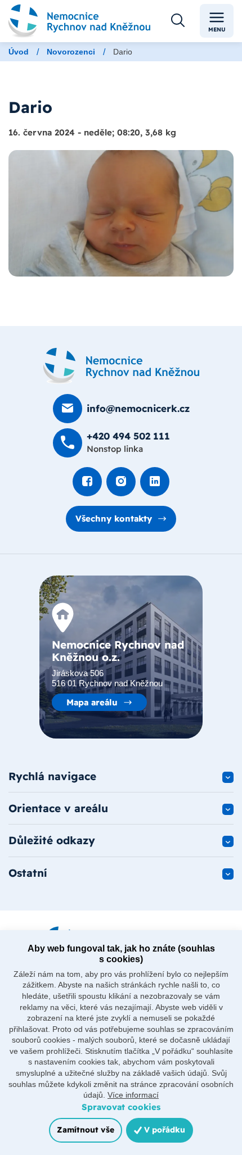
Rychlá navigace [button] (52, 776)
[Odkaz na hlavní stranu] (79, 21)
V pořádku (163, 1129)
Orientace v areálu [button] (58, 808)
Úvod (18, 51)
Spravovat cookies (121, 1107)
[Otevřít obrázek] (121, 213)
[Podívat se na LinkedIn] (154, 481)
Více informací (133, 1094)
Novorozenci (71, 51)
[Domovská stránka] (121, 365)
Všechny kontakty (113, 518)
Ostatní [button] (27, 873)
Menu (217, 29)
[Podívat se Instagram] (121, 481)
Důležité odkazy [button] (51, 840)
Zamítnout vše (85, 1129)
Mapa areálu (92, 702)
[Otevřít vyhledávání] (178, 21)
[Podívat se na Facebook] (87, 481)
